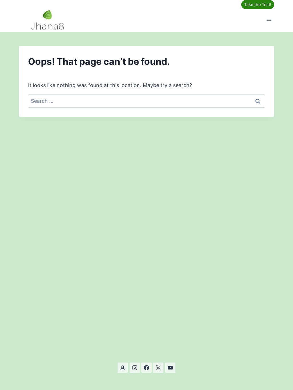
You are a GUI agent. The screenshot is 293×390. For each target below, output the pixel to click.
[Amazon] (123, 368)
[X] (158, 368)
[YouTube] (170, 368)
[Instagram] (135, 368)
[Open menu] (269, 20)
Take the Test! (257, 4)
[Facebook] (146, 368)
